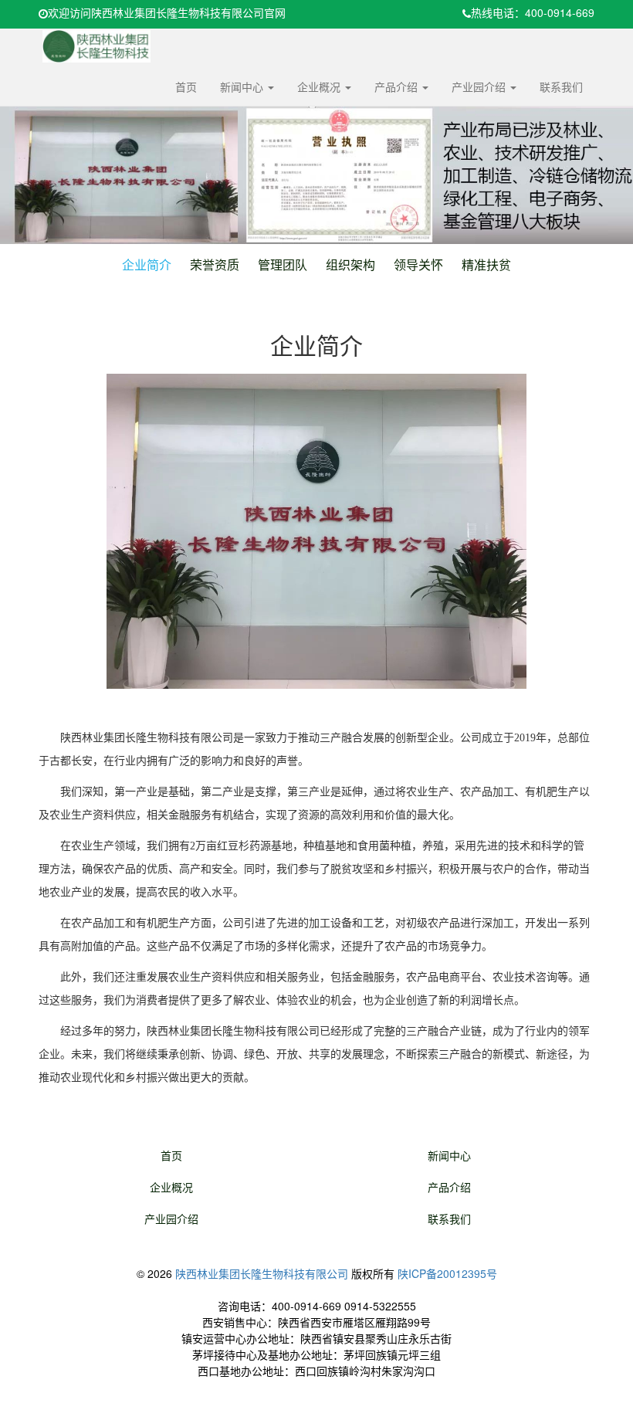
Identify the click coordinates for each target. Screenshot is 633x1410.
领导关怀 (418, 264)
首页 (186, 86)
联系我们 (561, 86)
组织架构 (350, 264)
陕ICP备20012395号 (447, 1273)
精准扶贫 (486, 264)
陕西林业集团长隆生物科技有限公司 (261, 1273)
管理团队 (282, 264)
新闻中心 (243, 86)
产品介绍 (397, 86)
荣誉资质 (214, 264)
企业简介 (146, 264)
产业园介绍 (480, 86)
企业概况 (320, 86)
